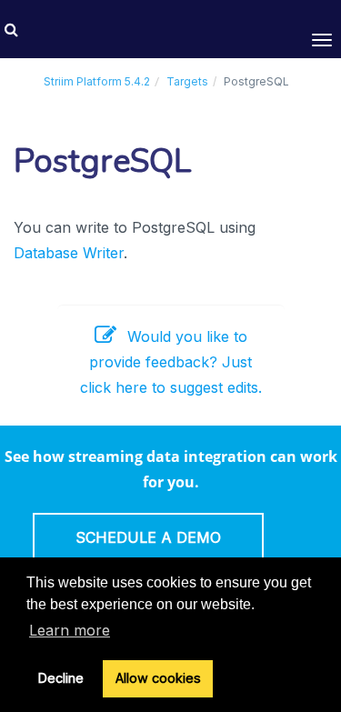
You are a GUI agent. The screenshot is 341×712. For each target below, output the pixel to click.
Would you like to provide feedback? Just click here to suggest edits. (171, 361)
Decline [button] (61, 678)
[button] (11, 29)
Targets (187, 81)
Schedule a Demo (148, 537)
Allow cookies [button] (158, 678)
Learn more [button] (69, 630)
